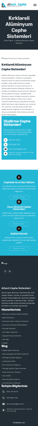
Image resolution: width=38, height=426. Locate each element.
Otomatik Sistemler (9, 328)
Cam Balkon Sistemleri (10, 332)
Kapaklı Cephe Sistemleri (11, 350)
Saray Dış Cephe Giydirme (11, 379)
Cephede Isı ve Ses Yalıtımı (19, 182)
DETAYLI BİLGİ (19, 197)
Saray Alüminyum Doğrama (12, 372)
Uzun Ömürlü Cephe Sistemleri (19, 208)
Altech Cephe (8, 40)
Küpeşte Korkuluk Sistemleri (12, 336)
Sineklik (5, 343)
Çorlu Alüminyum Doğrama (11, 365)
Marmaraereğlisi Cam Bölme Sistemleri (16, 354)
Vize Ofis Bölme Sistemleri (11, 383)
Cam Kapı (6, 339)
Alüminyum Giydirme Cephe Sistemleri (15, 314)
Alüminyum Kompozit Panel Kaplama (15, 325)
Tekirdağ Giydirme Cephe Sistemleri (14, 368)
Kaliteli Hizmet (19, 233)
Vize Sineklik (7, 376)
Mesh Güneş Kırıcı (8, 318)
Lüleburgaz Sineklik (9, 361)
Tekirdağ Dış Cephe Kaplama (12, 358)
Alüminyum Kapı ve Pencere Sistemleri (15, 321)
